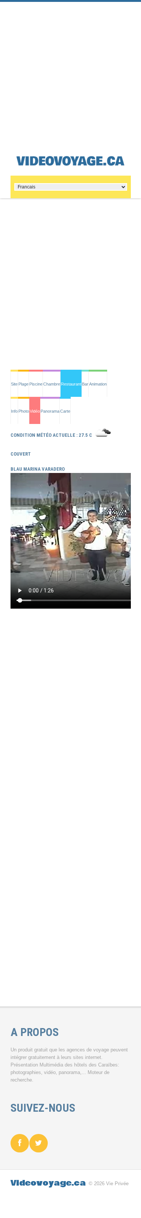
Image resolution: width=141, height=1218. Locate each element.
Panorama (50, 411)
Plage (23, 384)
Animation (98, 384)
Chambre (51, 384)
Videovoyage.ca (48, 1183)
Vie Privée (117, 1183)
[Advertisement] (70, 72)
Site (14, 384)
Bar (85, 384)
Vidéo (35, 411)
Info (14, 411)
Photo (23, 411)
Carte (65, 411)
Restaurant (71, 384)
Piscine (35, 384)
